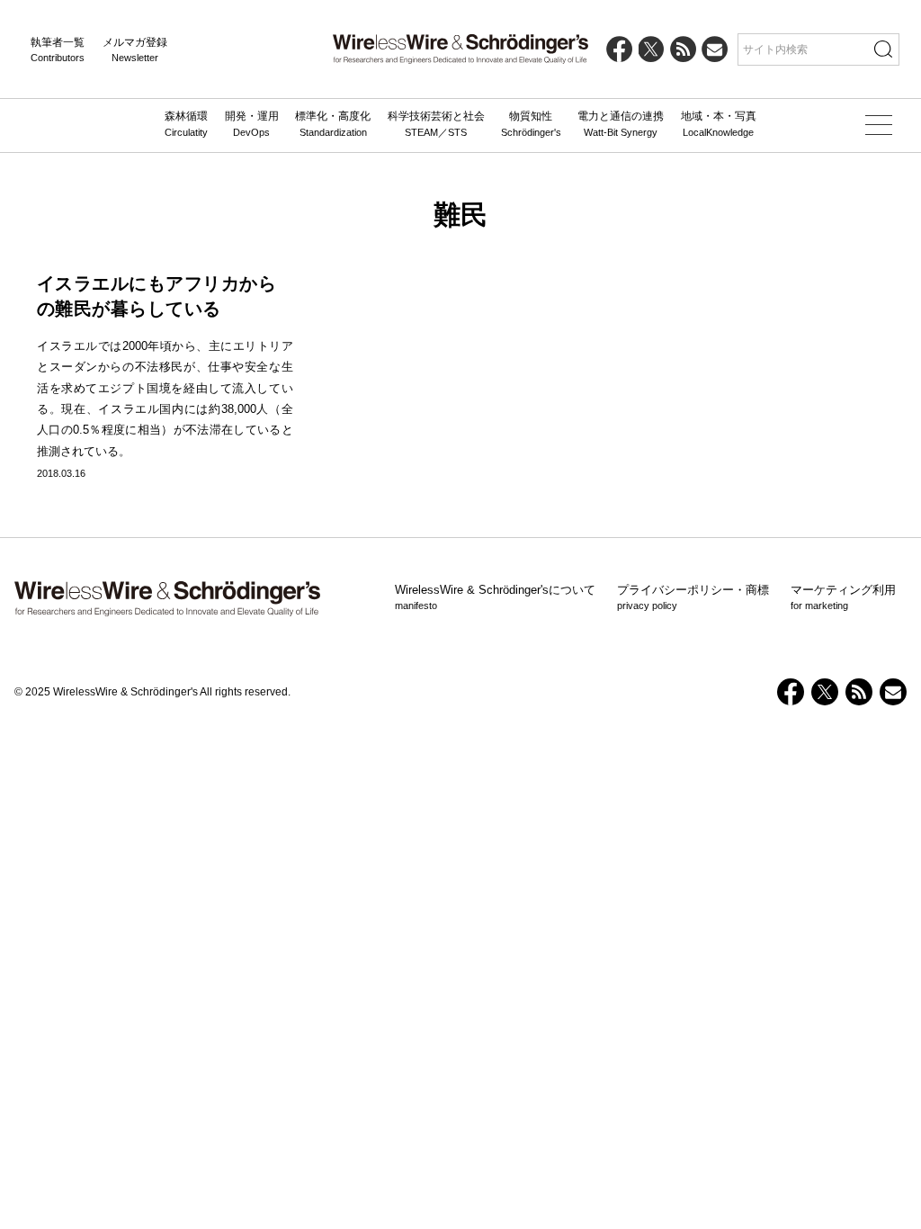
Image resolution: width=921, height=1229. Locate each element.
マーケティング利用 (843, 597)
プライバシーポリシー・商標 (693, 597)
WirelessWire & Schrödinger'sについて (495, 597)
